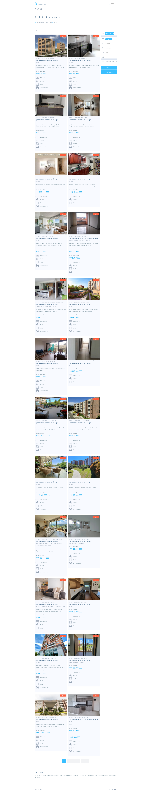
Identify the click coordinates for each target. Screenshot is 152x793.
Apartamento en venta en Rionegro (47, 60)
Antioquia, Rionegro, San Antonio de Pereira (49, 539)
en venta (56, 22)
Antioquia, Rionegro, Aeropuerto (45, 117)
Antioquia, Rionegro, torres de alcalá (80, 58)
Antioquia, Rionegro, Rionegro (45, 58)
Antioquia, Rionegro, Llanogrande (46, 420)
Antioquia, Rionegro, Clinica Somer (79, 302)
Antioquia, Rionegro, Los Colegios (46, 658)
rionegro (49, 22)
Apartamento (40, 22)
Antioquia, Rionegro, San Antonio (78, 658)
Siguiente (85, 761)
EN (115, 9)
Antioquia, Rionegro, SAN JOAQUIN (78, 236)
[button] (86, 3)
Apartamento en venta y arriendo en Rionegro (83, 238)
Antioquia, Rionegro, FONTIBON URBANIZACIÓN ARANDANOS (82, 360)
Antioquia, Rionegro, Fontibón (44, 236)
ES (111, 9)
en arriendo (109, 72)
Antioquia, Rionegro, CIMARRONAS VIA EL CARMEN (49, 302)
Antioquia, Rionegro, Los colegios (79, 539)
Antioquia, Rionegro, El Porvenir (45, 602)
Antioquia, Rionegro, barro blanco (46, 361)
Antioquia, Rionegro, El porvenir (78, 602)
